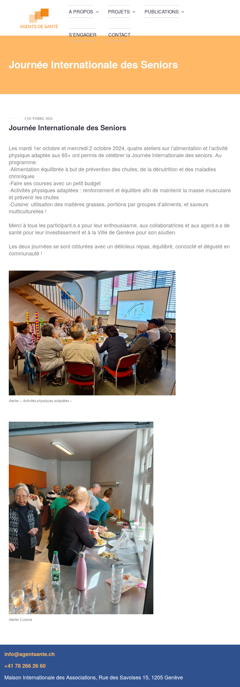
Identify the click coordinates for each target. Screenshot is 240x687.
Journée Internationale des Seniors (67, 127)
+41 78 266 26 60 (25, 665)
